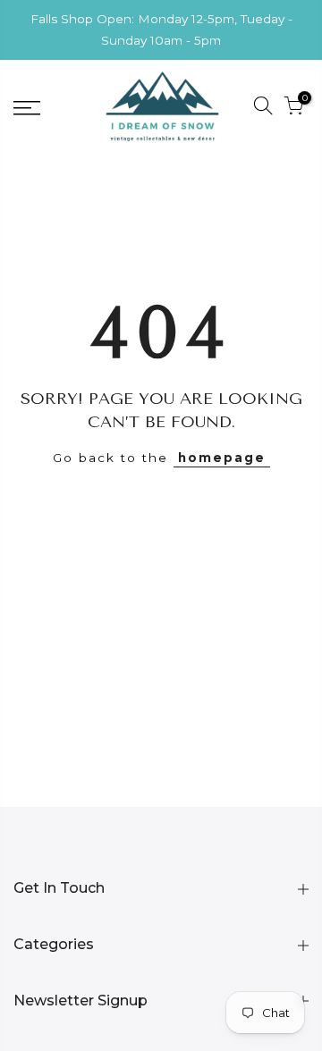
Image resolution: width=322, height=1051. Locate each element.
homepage (222, 457)
